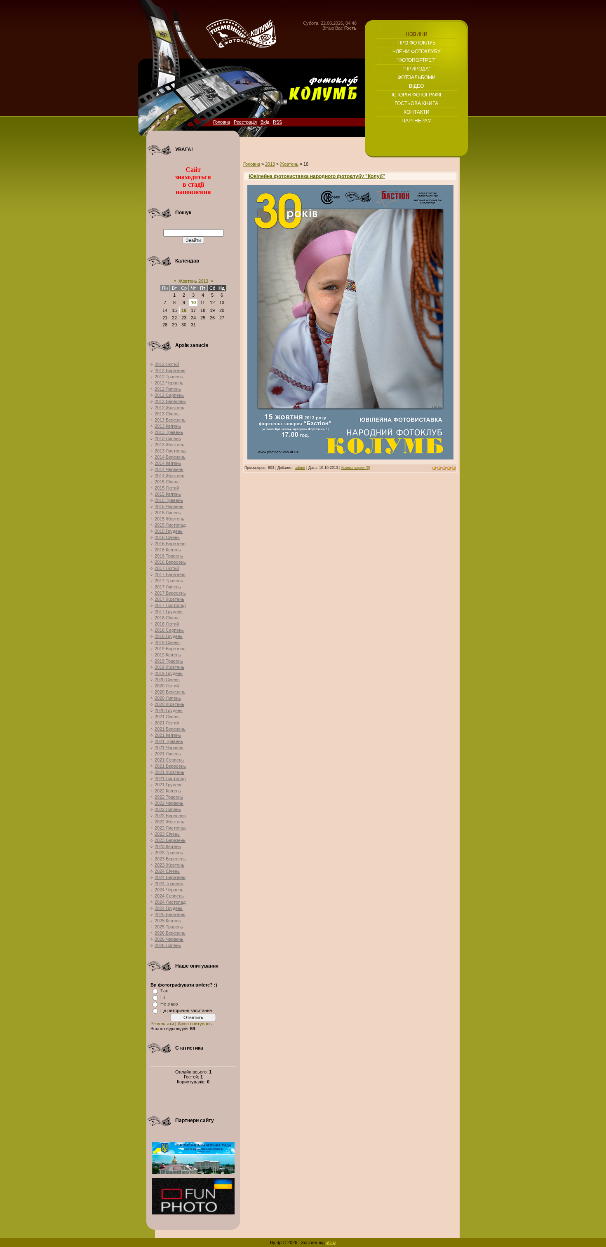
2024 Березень (170, 877)
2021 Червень (169, 747)
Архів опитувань (195, 1023)
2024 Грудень (169, 908)
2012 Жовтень (169, 407)
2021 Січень (167, 716)
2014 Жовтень (169, 475)
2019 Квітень (168, 654)
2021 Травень (169, 741)
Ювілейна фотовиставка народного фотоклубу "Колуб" (317, 176)
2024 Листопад (170, 902)
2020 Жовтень (169, 704)
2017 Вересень (170, 593)
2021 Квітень (168, 735)
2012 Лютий (167, 364)
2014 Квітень (168, 463)
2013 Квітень (168, 426)
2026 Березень (170, 933)
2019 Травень (169, 661)
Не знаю (169, 1003)
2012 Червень (169, 382)
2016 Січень (167, 537)
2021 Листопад (170, 778)
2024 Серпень (169, 895)
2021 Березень (170, 729)
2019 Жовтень (169, 667)
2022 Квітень (168, 790)
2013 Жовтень (169, 444)
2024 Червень (169, 889)
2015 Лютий (167, 487)
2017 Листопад (170, 605)
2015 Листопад (170, 525)
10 (193, 302)
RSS (277, 122)
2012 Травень (169, 376)
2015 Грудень (169, 531)
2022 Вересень (170, 815)
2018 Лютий (167, 623)
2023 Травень (169, 852)
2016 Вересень (170, 562)
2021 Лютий (167, 722)
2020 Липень (168, 698)
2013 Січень (167, 413)
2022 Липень (168, 809)
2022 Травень (169, 797)
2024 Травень (169, 883)
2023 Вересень (170, 858)
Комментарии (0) (355, 468)
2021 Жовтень (169, 772)
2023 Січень (167, 834)
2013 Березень (170, 419)
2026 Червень (169, 939)
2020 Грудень (169, 710)
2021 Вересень (170, 766)
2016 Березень (170, 543)
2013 (270, 164)
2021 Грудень (169, 784)
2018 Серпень (169, 630)
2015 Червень (169, 506)
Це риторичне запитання (186, 1010)
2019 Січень (167, 642)
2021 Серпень (169, 759)
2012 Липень (168, 389)
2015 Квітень (168, 494)
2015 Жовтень (169, 518)
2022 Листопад (170, 827)
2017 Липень (168, 586)
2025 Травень (169, 926)
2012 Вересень (170, 401)
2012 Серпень (169, 395)
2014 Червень (169, 469)
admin (300, 468)
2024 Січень (167, 871)
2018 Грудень (169, 636)
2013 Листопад (170, 450)
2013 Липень (168, 438)
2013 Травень (169, 432)
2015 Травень (169, 500)
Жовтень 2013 (193, 281)
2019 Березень (170, 648)
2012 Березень (170, 370)
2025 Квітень (168, 920)
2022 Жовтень (169, 821)
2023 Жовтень (169, 865)
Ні (162, 997)
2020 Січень (167, 679)
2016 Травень (169, 555)
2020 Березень (170, 691)
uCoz (331, 1242)
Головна (221, 122)
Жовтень (289, 164)
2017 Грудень (169, 611)
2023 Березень (170, 840)
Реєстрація (245, 122)
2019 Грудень (169, 673)
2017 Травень (169, 580)
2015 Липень (168, 512)
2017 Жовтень (169, 599)
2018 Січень (167, 617)
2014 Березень (170, 457)
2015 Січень (167, 481)
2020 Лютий (167, 685)
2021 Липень (168, 753)
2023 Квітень (168, 846)
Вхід (265, 122)
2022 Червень (169, 803)
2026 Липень (168, 945)
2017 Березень (170, 574)
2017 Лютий (167, 568)
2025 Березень (170, 914)
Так (164, 990)
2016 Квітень (168, 549)
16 (183, 310)
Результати (162, 1023)
